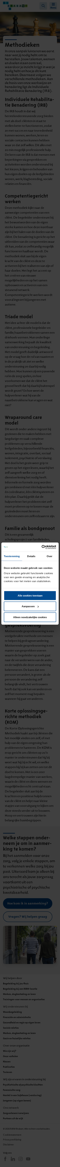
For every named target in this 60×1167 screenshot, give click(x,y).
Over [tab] (49, 556)
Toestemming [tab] (12, 556)
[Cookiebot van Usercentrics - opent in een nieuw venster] (42, 547)
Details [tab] (31, 556)
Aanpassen (28, 606)
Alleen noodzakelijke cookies (30, 617)
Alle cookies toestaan (30, 595)
